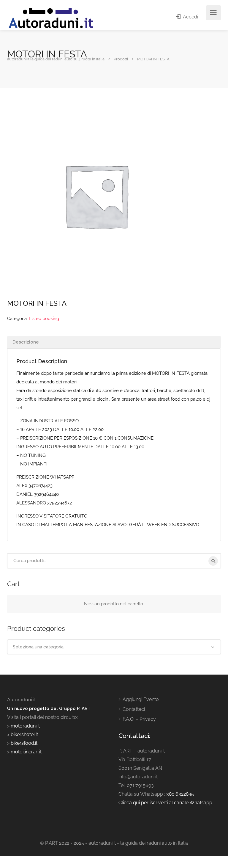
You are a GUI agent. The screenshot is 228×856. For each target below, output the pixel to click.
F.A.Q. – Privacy (139, 719)
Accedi (190, 17)
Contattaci (134, 709)
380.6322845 (180, 794)
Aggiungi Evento (141, 699)
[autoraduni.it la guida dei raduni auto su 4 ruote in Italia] (51, 18)
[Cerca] (213, 561)
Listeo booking (44, 318)
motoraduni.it (25, 726)
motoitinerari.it (26, 752)
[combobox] (114, 646)
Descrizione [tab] (25, 342)
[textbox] (114, 647)
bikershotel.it (24, 734)
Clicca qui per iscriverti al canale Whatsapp (165, 802)
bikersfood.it (24, 743)
